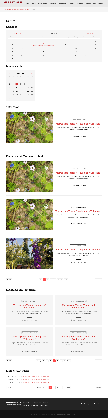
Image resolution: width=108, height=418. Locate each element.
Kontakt (83, 404)
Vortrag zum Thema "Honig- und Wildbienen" (78, 123)
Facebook (27, 405)
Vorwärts (98, 280)
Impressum (90, 404)
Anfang (39, 361)
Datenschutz (97, 404)
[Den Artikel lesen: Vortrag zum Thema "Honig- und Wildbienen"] (29, 142)
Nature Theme (44, 405)
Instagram (35, 405)
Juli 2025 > (90, 34)
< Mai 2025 (17, 34)
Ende (66, 280)
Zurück (9, 280)
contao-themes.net (72, 414)
